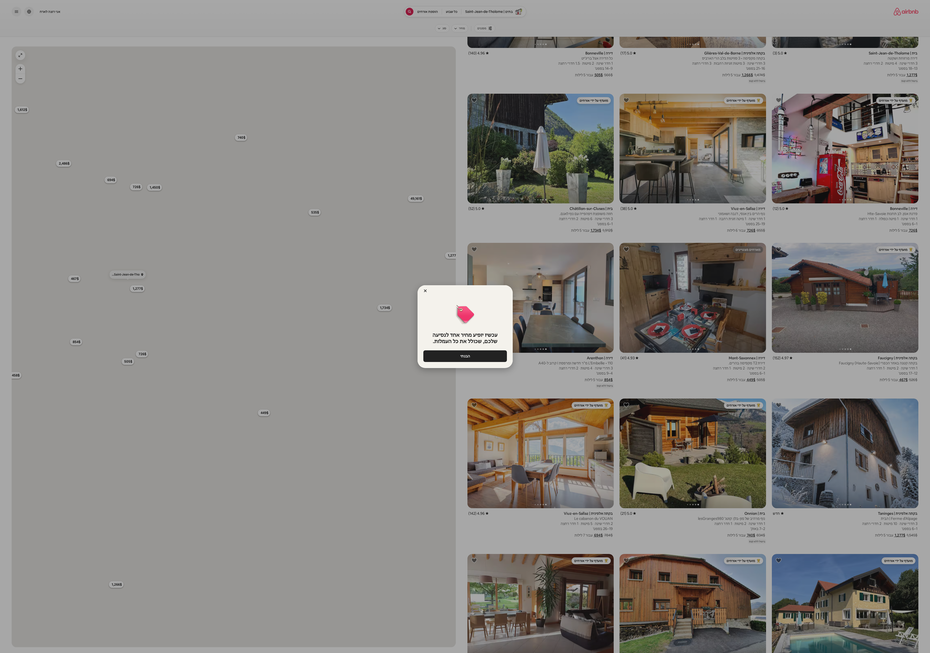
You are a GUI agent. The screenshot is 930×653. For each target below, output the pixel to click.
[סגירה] (425, 291)
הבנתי (465, 356)
